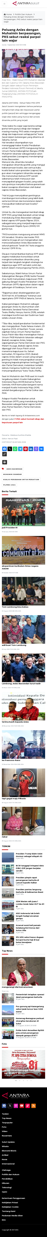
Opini (4, 1192)
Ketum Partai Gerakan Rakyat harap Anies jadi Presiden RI (23, 526)
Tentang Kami (8, 1211)
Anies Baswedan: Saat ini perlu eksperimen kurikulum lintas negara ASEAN (20, 566)
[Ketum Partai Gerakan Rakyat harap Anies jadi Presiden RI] (23, 512)
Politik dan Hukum (10, 1174)
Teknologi (7, 1187)
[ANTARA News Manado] (26, 3)
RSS (4, 1220)
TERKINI (6, 846)
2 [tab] (20, 1080)
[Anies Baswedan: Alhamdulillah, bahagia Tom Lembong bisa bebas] (23, 591)
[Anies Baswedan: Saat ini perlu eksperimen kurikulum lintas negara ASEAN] (23, 550)
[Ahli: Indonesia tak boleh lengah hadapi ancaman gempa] (8, 917)
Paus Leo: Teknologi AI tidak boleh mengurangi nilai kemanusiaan (19, 985)
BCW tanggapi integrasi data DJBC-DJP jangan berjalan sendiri (30, 868)
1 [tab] (16, 1080)
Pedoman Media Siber (12, 1216)
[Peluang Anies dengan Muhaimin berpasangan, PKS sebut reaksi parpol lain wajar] (23, 971)
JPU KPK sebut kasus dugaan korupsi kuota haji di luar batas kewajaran (30, 940)
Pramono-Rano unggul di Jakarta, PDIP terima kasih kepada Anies (21, 720)
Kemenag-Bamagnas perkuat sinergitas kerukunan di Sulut (30, 1021)
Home (9, 14)
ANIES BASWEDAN (14, 469)
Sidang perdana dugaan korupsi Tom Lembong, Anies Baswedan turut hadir (21, 682)
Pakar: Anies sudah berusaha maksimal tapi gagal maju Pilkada (22, 797)
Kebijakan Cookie (10, 1207)
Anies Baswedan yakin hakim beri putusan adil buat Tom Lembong (23, 643)
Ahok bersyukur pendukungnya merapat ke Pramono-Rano (22, 758)
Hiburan (5, 1183)
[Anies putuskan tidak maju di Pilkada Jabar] (23, 821)
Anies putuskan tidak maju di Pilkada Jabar (20, 835)
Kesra (4, 1159)
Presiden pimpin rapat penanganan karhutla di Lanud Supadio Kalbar (27, 880)
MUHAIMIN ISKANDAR (12, 474)
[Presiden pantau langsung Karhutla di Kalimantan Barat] (8, 893)
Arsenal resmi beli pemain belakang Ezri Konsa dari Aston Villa (28, 928)
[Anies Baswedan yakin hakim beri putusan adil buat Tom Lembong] (23, 629)
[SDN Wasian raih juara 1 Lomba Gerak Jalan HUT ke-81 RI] (8, 905)
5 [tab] (31, 1080)
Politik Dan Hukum (24, 14)
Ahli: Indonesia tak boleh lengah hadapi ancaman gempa (28, 916)
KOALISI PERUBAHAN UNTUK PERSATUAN (21, 479)
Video (4, 1131)
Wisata (5, 1146)
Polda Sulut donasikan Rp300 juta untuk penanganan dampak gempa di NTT (30, 1033)
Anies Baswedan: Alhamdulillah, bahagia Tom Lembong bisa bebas (22, 605)
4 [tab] (27, 1080)
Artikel (5, 1155)
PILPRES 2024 (9, 485)
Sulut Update (8, 1142)
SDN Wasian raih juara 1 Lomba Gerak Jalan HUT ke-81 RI (30, 904)
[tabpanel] (23, 1064)
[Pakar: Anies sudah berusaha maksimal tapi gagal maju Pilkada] (23, 782)
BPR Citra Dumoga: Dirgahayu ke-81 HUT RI (23, 1072)
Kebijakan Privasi (10, 1202)
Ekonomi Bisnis (9, 1151)
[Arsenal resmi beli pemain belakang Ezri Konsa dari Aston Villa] (8, 929)
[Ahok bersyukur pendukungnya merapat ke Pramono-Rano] (23, 744)
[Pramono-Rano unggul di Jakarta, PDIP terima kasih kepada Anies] (23, 706)
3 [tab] (23, 1080)
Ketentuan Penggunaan (13, 1198)
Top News (7, 951)
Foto (4, 1044)
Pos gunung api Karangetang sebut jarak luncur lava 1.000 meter (30, 1009)
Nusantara (7, 1136)
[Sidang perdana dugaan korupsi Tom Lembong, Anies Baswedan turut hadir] (23, 667)
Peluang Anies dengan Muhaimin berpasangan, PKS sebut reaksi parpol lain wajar (23, 19)
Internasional (8, 1164)
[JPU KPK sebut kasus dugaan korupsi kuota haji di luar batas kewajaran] (8, 941)
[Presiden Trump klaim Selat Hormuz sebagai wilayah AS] (8, 857)
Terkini (5, 1114)
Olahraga (6, 1170)
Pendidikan (7, 1179)
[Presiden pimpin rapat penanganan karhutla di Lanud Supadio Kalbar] (8, 881)
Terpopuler (7, 1123)
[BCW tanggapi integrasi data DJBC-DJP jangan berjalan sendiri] (8, 869)
